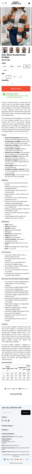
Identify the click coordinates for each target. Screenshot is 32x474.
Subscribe (26, 412)
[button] (3, 3)
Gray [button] (4, 66)
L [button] (3, 77)
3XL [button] (21, 77)
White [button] (26, 66)
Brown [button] (19, 66)
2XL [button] (14, 77)
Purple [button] (5, 70)
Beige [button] (11, 66)
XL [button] (8, 77)
